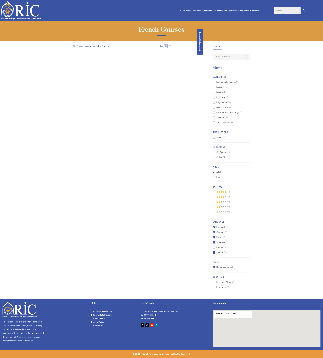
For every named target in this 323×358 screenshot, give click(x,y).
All (219, 172)
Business (221, 87)
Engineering (223, 102)
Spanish (221, 252)
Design (221, 92)
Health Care (223, 107)
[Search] (304, 10)
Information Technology (229, 112)
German (221, 232)
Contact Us (255, 10)
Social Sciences (225, 122)
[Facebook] (142, 325)
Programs (197, 10)
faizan (75, 147)
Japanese (222, 242)
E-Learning (218, 10)
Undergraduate (225, 267)
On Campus (223, 152)
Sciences (222, 117)
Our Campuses (230, 10)
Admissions (207, 10)
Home (182, 10)
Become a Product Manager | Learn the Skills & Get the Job (102, 151)
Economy (222, 97)
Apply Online (243, 10)
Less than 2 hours (225, 282)
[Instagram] (147, 325)
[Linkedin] (156, 325)
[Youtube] (152, 325)
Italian (220, 237)
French (221, 227)
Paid (219, 177)
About (188, 10)
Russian (221, 247)
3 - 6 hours (222, 287)
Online (221, 157)
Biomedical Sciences (227, 82)
